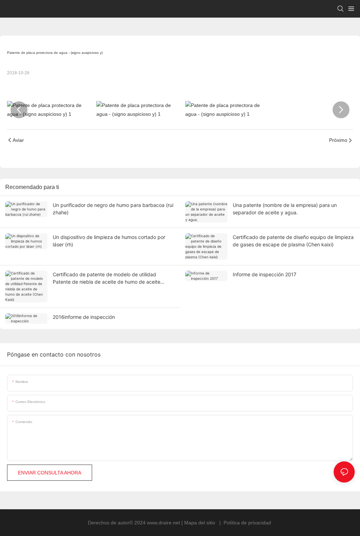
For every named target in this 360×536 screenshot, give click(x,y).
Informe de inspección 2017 (264, 274)
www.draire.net (164, 522)
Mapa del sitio (200, 522)
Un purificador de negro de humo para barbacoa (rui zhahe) (113, 208)
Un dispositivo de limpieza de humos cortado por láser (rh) (109, 240)
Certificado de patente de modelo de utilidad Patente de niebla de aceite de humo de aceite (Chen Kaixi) (106, 278)
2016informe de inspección (84, 317)
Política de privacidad (247, 522)
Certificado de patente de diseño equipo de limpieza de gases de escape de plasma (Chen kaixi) (293, 240)
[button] (19, 109)
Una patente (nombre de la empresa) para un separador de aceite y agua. (285, 208)
